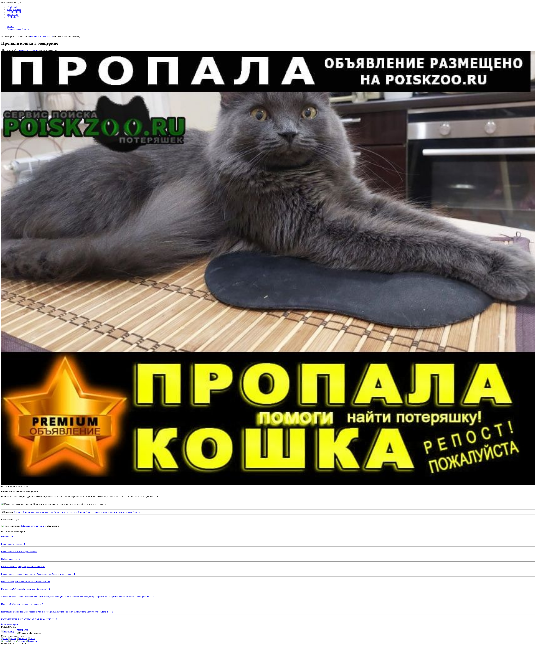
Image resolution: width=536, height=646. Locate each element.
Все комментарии (9, 624)
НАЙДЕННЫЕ (14, 9)
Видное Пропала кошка (41, 36)
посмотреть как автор (28, 50)
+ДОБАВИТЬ (13, 17)
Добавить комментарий (32, 526)
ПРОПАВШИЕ (14, 12)
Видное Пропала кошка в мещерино (95, 512)
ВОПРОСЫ (12, 14)
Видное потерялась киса (65, 512)
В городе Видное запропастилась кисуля (33, 512)
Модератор (22, 630)
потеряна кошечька (123, 512)
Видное (136, 512)
